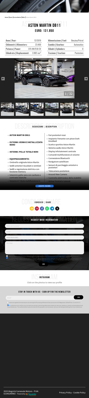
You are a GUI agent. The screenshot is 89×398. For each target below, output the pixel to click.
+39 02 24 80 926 (37, 327)
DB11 (23, 17)
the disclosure (22, 256)
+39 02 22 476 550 (38, 324)
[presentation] (3, 78)
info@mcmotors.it (40, 333)
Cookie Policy (79, 392)
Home (6, 17)
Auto (10, 17)
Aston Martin (17, 17)
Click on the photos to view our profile (44, 282)
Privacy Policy (65, 392)
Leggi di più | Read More (44, 186)
